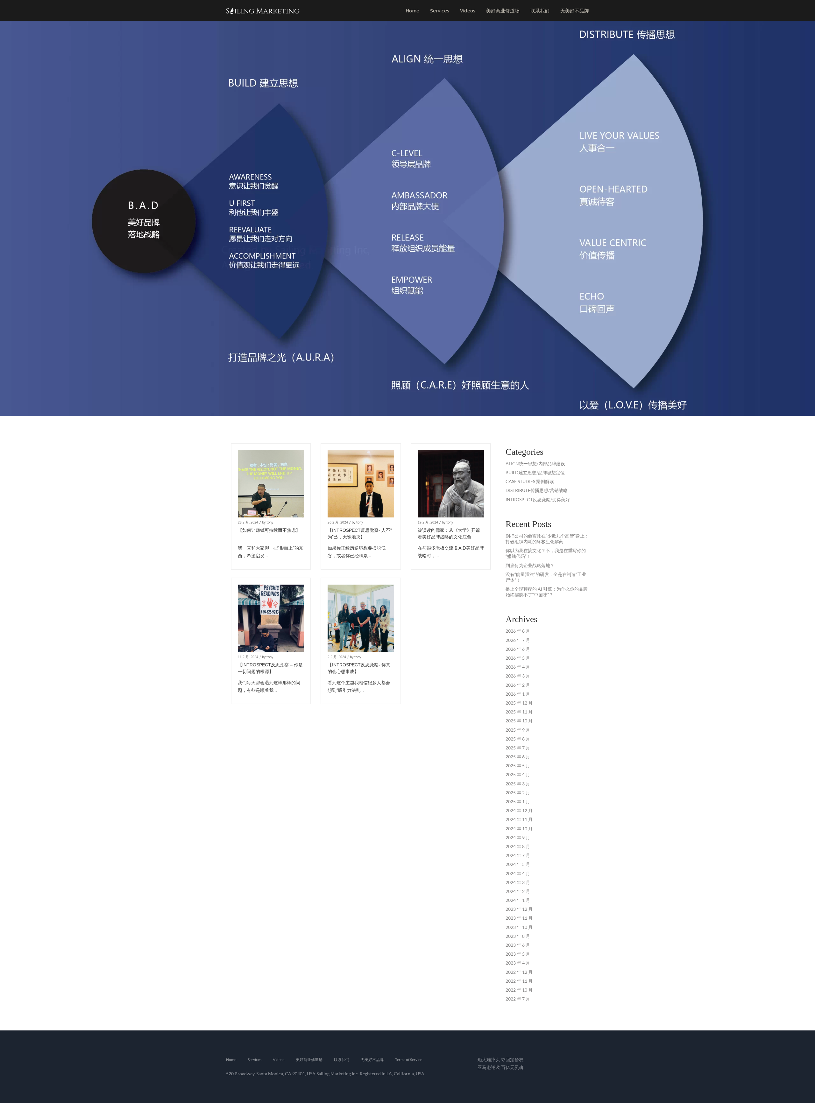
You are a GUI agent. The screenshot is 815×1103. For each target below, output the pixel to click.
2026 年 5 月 (518, 658)
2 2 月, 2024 (337, 656)
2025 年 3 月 (518, 783)
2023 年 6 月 (518, 945)
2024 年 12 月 (519, 810)
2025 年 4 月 (518, 774)
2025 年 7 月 (518, 747)
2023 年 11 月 (519, 918)
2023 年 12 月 (519, 909)
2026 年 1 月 (518, 694)
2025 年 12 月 (519, 703)
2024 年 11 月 (519, 819)
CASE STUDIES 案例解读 (530, 481)
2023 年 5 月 (518, 954)
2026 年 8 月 (518, 631)
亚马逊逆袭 (489, 1067)
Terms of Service (408, 1059)
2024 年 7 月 (518, 855)
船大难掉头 (489, 1060)
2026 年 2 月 (518, 685)
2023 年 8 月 (518, 936)
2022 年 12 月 (519, 972)
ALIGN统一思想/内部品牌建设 (535, 463)
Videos (467, 11)
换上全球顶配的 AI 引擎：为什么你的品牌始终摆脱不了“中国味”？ (547, 591)
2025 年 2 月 (518, 792)
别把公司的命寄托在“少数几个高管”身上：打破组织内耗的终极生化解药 (547, 538)
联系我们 (539, 11)
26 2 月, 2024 (338, 522)
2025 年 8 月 (518, 738)
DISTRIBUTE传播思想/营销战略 (537, 490)
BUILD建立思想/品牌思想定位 (535, 472)
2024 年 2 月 (518, 891)
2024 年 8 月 (518, 846)
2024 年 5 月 (518, 864)
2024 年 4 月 (518, 873)
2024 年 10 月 (519, 828)
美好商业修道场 (503, 11)
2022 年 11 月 (519, 981)
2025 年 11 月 (519, 711)
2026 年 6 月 (518, 649)
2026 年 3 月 (518, 675)
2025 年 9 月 (518, 730)
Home (412, 11)
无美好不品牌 (574, 11)
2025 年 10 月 (519, 720)
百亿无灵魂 (512, 1067)
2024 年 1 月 (518, 900)
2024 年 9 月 (518, 837)
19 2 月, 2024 (428, 522)
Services (439, 11)
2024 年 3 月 (518, 882)
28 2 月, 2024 (248, 522)
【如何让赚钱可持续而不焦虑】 (269, 530)
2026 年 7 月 (518, 640)
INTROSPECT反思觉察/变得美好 (538, 499)
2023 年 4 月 (518, 963)
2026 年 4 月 (518, 667)
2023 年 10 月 (519, 927)
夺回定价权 (512, 1060)
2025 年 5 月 (518, 765)
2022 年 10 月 (519, 990)
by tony (267, 522)
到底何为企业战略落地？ (530, 565)
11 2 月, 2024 (248, 656)
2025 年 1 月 (518, 801)
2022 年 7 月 (518, 998)
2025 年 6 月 (518, 756)
